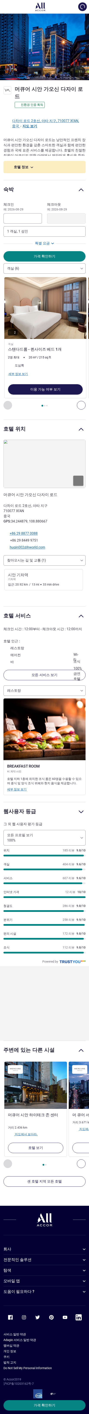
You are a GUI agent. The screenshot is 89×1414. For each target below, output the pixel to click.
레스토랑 (14, 690)
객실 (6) (13, 268)
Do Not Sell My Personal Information (27, 1368)
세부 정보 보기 (17, 789)
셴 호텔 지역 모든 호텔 (44, 1181)
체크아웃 (57, 206)
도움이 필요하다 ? (18, 1291)
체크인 (13, 206)
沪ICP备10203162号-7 (18, 1383)
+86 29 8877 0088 (24, 533)
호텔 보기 (35, 1148)
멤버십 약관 (11, 1345)
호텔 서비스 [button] (17, 615)
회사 (7, 1249)
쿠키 (6, 1357)
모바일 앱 (11, 1281)
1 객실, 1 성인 (17, 231)
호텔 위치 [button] (14, 429)
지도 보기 (29, 126)
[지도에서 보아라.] (44, 464)
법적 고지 (9, 1362)
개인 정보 (9, 1351)
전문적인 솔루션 (17, 1259)
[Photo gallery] (44, 46)
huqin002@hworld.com (27, 547)
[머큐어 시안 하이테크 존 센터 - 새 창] (35, 1085)
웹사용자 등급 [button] (19, 811)
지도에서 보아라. (26, 1134)
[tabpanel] (44, 343)
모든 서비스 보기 (44, 675)
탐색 (7, 1270)
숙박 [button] (8, 189)
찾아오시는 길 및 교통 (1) (26, 560)
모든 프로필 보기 (20, 837)
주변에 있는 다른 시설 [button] (29, 1050)
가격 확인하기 (44, 1405)
